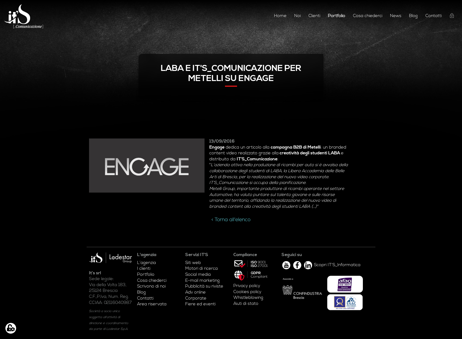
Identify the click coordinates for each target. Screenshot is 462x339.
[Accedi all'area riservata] (452, 16)
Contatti (433, 16)
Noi (297, 16)
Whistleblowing (248, 297)
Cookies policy (247, 292)
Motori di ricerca (201, 268)
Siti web (193, 262)
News (395, 16)
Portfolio (145, 274)
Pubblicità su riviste (204, 286)
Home (280, 16)
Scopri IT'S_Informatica (337, 265)
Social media (198, 274)
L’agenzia (146, 262)
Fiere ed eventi (200, 304)
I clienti (143, 268)
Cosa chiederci (367, 16)
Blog (413, 16)
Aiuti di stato (245, 303)
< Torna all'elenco (231, 220)
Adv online (195, 292)
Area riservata (152, 304)
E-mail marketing (202, 280)
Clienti (314, 16)
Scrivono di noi (151, 286)
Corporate (195, 298)
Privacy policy (246, 286)
